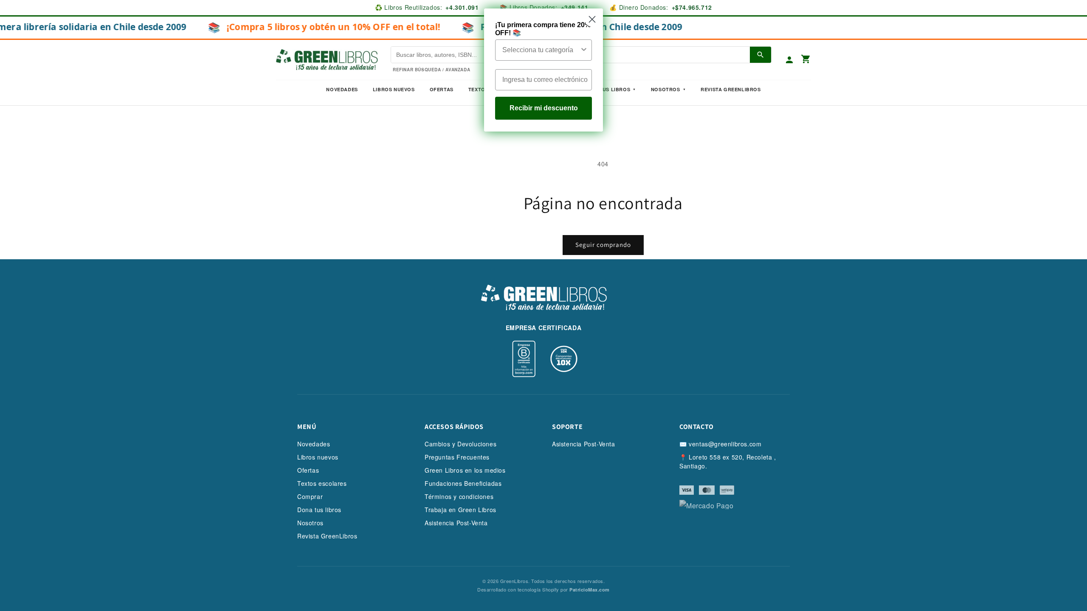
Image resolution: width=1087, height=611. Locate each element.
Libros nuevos (394, 89)
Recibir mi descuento (544, 108)
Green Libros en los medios (465, 470)
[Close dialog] (592, 19)
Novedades (342, 89)
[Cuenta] (789, 60)
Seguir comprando (603, 245)
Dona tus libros (319, 509)
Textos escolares (322, 483)
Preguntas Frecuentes (457, 457)
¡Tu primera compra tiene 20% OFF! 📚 (543, 28)
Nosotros (665, 89)
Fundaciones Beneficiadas (463, 483)
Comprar (310, 496)
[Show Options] (584, 50)
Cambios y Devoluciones (460, 444)
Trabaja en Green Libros (460, 509)
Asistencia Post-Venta (456, 523)
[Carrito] (806, 59)
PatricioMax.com (589, 589)
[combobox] (541, 50)
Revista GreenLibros (730, 89)
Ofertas (441, 89)
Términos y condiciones (459, 496)
